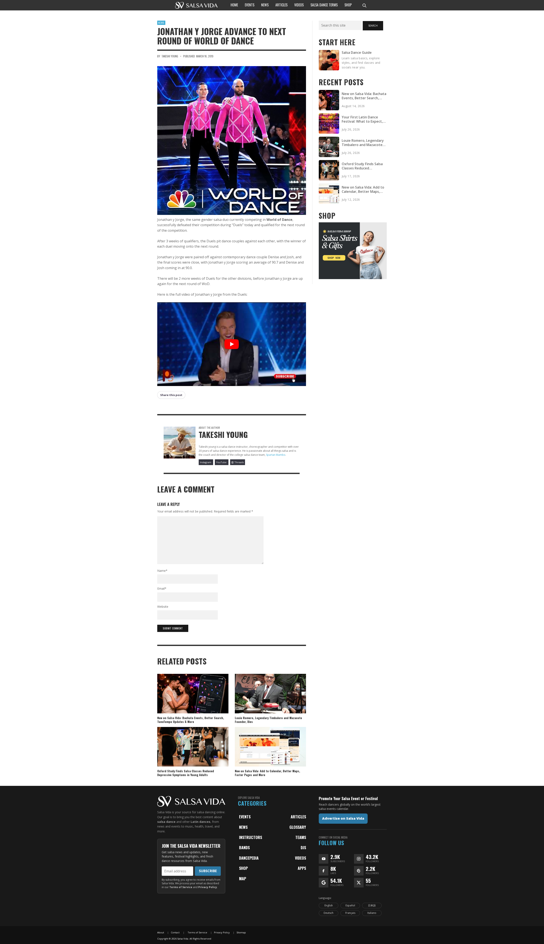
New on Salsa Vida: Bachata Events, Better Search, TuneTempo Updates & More (190, 719)
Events (245, 816)
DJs (303, 847)
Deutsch (328, 913)
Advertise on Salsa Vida (343, 818)
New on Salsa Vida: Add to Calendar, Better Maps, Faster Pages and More (267, 773)
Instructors (250, 837)
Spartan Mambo (275, 455)
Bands (244, 847)
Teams (300, 837)
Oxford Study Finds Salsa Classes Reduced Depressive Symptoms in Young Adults (185, 773)
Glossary (297, 827)
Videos (300, 858)
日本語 (372, 905)
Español (350, 905)
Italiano (371, 913)
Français (350, 913)
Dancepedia (249, 858)
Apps (302, 868)
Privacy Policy (207, 887)
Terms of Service (180, 887)
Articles (298, 816)
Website (162, 607)
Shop (243, 868)
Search (373, 25)
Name (162, 571)
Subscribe (208, 871)
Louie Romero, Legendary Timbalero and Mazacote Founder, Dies (268, 719)
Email (161, 588)
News (161, 22)
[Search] (364, 5)
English (328, 905)
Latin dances (200, 822)
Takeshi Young (170, 56)
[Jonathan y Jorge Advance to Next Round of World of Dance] (231, 140)
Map (242, 878)
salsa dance (166, 822)
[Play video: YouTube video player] (231, 344)
